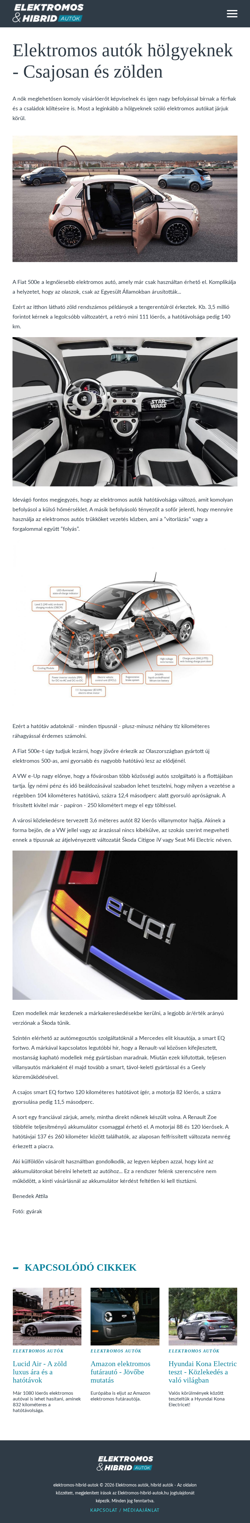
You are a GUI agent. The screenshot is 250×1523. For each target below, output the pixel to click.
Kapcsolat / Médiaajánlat (125, 1510)
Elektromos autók (38, 1351)
